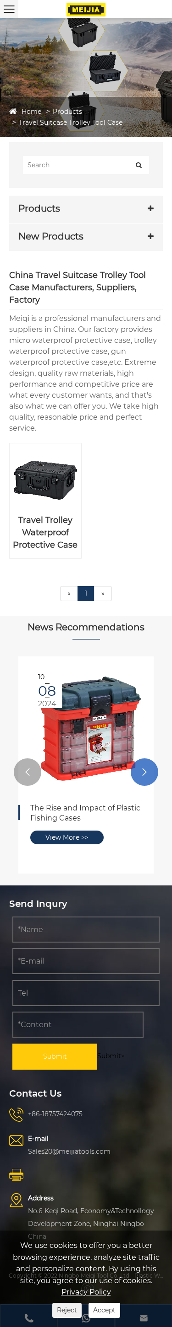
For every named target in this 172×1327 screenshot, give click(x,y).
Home (31, 111)
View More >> (67, 837)
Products (67, 111)
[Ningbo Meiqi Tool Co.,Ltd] (86, 9)
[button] (27, 772)
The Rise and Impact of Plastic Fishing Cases (85, 813)
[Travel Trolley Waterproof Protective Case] (45, 479)
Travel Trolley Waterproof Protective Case (45, 532)
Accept (104, 1310)
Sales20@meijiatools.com (69, 1151)
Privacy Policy (86, 1292)
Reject (67, 1310)
